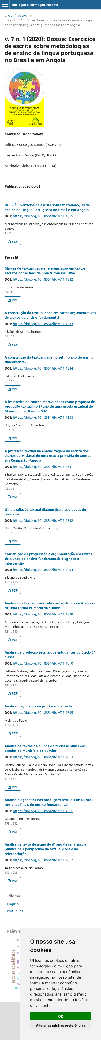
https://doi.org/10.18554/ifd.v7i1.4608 (43, 614)
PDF (14, 241)
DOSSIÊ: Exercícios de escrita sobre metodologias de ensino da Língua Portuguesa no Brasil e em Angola (47, 207)
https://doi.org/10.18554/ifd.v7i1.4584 (43, 368)
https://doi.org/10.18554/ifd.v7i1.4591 (43, 466)
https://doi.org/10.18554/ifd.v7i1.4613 (43, 757)
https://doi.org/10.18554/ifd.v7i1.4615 (43, 216)
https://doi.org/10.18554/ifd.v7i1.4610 (43, 663)
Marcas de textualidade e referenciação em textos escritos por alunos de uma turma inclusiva (45, 270)
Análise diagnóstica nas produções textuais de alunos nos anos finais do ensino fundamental (48, 802)
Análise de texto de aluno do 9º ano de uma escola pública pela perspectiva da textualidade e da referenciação (45, 849)
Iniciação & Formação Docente (35, 5)
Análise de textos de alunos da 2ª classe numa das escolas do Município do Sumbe (45, 748)
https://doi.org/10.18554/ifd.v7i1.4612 (43, 860)
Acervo (23, 15)
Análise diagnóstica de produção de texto (38, 706)
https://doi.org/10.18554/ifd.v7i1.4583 (43, 324)
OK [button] (60, 1016)
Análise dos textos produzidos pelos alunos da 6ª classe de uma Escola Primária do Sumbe (50, 605)
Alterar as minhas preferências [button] (60, 1025)
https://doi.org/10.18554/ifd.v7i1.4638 (43, 417)
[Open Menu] (4, 4)
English (13, 904)
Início (8, 15)
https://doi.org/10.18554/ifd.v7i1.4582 (43, 279)
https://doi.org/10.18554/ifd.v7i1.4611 (43, 811)
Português (15, 911)
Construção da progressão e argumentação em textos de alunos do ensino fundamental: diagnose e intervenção (48, 559)
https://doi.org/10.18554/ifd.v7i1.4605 (43, 712)
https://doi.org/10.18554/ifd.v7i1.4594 (43, 569)
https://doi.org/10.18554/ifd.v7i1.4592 (43, 520)
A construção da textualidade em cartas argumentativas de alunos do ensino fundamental (50, 315)
